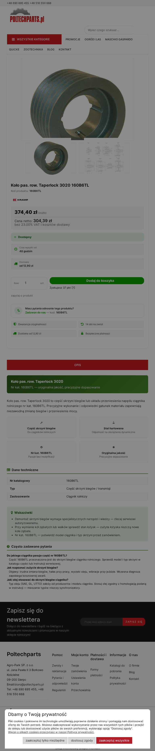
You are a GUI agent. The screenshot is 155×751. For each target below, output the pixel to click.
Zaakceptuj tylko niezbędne (45, 740)
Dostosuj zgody (82, 740)
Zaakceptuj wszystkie (114, 740)
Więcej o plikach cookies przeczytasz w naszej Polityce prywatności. (51, 732)
